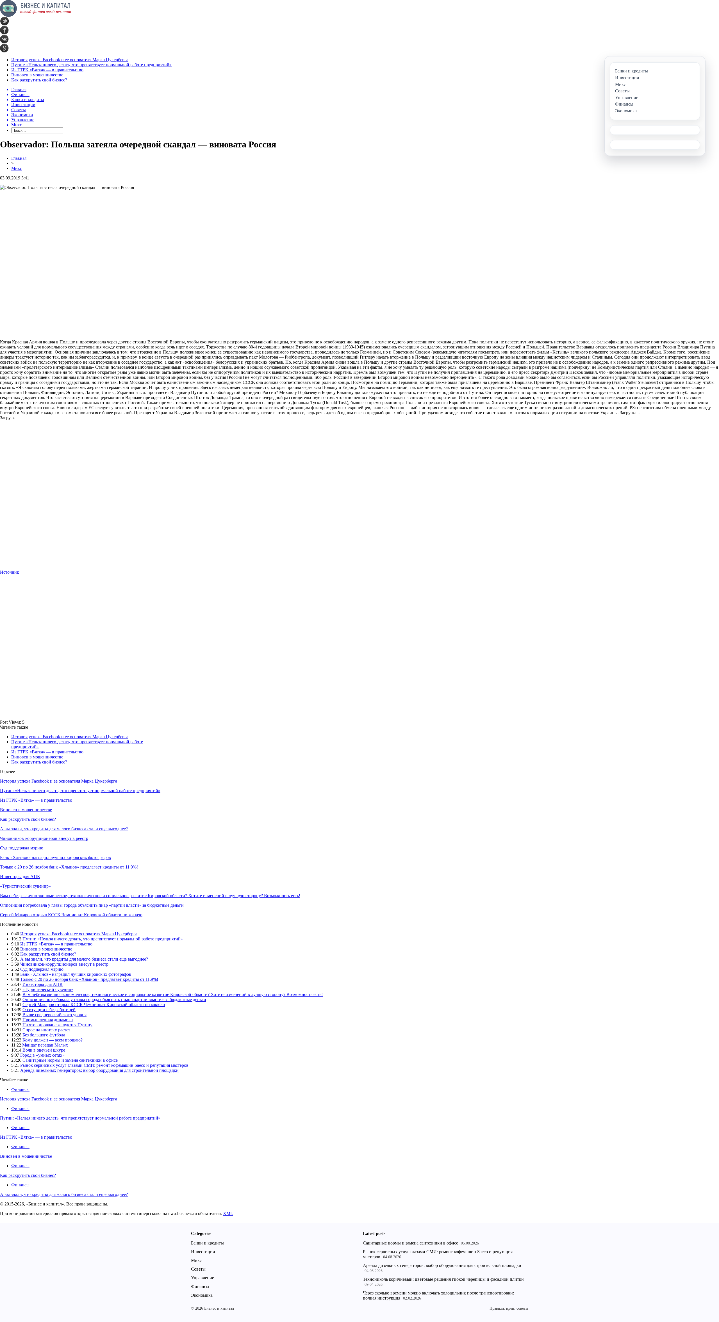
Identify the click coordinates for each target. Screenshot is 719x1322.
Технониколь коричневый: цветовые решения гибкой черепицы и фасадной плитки (443, 1279)
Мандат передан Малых (45, 1045)
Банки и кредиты (207, 1243)
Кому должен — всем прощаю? (52, 1040)
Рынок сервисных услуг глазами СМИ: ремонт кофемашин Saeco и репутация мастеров (104, 1065)
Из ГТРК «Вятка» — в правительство (47, 69)
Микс (16, 168)
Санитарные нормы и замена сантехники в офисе (70, 1060)
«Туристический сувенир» (25, 886)
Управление (202, 1277)
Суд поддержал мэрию (21, 847)
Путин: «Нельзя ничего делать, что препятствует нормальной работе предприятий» (91, 64)
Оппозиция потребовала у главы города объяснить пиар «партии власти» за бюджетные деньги (92, 905)
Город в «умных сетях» (42, 1055)
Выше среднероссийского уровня (54, 1014)
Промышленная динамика (47, 1019)
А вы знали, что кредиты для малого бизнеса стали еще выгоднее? (64, 828)
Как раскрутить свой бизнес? (39, 80)
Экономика (202, 1295)
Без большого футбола (43, 1034)
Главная (18, 158)
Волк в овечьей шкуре (43, 1050)
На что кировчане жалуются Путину (57, 1024)
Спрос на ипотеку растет (46, 1029)
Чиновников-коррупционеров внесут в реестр (44, 838)
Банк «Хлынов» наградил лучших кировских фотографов (55, 857)
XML (228, 1213)
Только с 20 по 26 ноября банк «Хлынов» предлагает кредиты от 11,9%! (69, 867)
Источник (9, 572)
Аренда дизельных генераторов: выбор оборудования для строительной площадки (99, 1070)
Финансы (20, 1089)
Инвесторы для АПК (20, 876)
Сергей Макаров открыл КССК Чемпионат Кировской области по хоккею (71, 914)
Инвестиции (203, 1251)
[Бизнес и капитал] (35, 15)
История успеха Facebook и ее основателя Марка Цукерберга (69, 59)
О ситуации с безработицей (49, 1009)
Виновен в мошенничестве (37, 74)
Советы (198, 1269)
